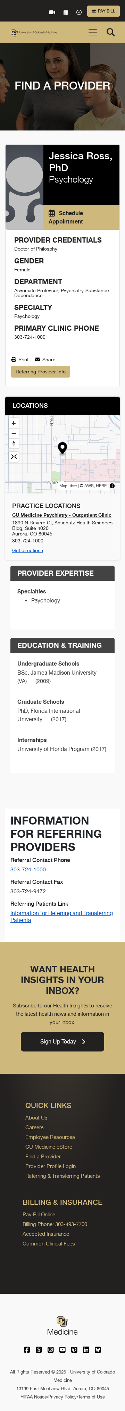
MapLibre (68, 485)
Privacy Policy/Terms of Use (76, 1397)
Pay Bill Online (39, 1214)
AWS (89, 485)
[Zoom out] (14, 433)
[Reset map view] (14, 457)
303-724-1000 (28, 869)
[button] (62, 449)
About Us (36, 1118)
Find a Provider (43, 1156)
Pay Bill (106, 11)
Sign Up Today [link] (58, 1041)
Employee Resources (50, 1137)
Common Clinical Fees (49, 1244)
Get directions (27, 550)
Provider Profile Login (50, 1166)
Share (48, 359)
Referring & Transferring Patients (62, 1176)
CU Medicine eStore (48, 1147)
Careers (34, 1127)
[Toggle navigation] (92, 32)
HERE (101, 485)
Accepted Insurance (46, 1234)
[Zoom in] (14, 423)
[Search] (110, 32)
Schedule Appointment (66, 217)
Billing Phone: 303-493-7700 (55, 1224)
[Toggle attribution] (112, 486)
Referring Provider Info (41, 371)
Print (22, 359)
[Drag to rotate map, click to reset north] (14, 443)
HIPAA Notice (33, 1397)
